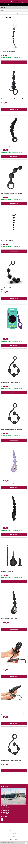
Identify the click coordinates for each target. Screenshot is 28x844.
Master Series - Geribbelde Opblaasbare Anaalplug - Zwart (12, 713)
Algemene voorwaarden (14, 830)
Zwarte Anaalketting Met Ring (8, 51)
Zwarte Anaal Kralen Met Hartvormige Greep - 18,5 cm (13, 98)
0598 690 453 (6, 810)
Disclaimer (14, 833)
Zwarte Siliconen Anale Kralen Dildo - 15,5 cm (11, 193)
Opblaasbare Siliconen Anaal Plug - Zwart (10, 666)
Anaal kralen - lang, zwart (7, 240)
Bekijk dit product (14, 62)
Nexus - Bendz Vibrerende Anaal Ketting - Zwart (12, 524)
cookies (14, 842)
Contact (14, 836)
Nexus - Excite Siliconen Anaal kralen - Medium (11, 429)
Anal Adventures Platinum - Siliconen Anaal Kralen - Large (12, 288)
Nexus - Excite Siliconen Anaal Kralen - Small (11, 760)
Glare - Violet (4, 335)
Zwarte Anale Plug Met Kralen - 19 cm (9, 146)
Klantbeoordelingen (14, 839)
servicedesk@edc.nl (6, 814)
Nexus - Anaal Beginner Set (7, 571)
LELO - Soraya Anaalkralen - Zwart (9, 618)
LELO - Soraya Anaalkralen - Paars (8, 476)
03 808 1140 (6, 812)
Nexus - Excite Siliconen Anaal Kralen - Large (11, 382)
